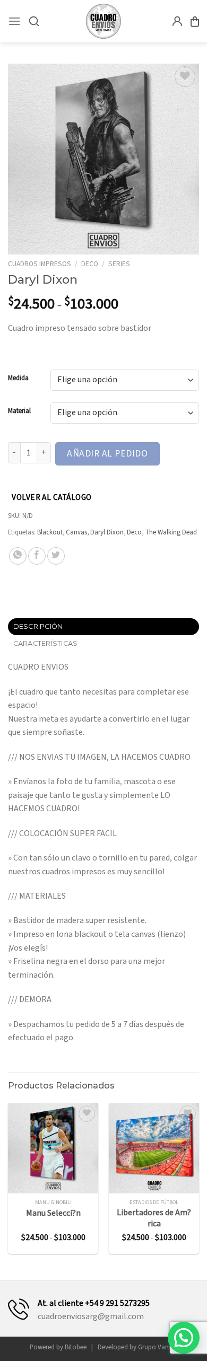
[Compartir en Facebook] (37, 556)
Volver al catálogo (51, 497)
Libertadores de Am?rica (154, 1218)
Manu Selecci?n (53, 1213)
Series (119, 264)
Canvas (76, 532)
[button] (184, 1338)
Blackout (50, 532)
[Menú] (14, 21)
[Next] (199, 1182)
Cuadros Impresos (39, 264)
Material (19, 411)
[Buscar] (34, 21)
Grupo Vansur (157, 1347)
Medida (18, 378)
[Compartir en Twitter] (56, 556)
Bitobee (76, 1347)
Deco (89, 264)
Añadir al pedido (107, 453)
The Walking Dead (171, 532)
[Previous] (7, 1182)
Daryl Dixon (107, 532)
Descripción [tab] (38, 626)
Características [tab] (45, 643)
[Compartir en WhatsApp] (18, 556)
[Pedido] (195, 21)
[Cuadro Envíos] (104, 21)
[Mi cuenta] (177, 21)
